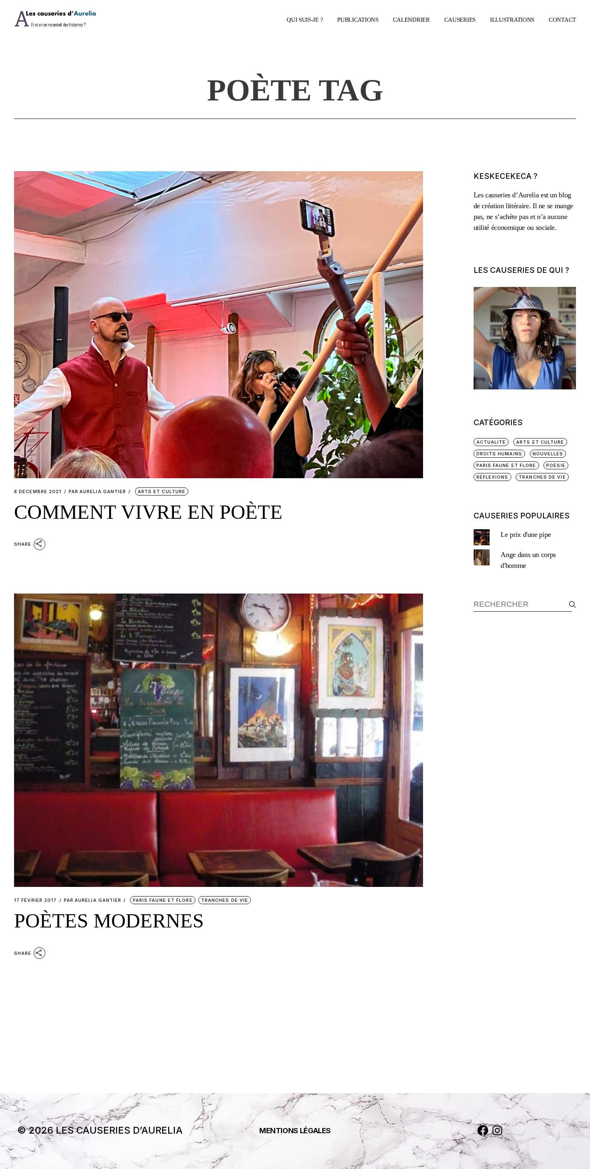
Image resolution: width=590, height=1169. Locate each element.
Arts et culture (162, 491)
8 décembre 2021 (38, 491)
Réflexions (492, 477)
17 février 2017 (35, 900)
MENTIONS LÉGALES (295, 1130)
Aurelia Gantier (97, 491)
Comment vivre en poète (148, 512)
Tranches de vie (224, 900)
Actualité (491, 442)
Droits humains (499, 454)
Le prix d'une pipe (525, 534)
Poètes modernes (109, 920)
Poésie (556, 465)
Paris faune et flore (163, 900)
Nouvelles (548, 454)
